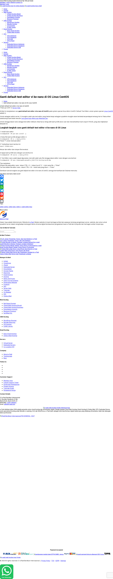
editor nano (12, 207)
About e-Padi (8, 354)
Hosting (6, 277)
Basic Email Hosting (13, 31)
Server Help (16, 108)
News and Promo (9, 279)
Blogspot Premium (13, 19)
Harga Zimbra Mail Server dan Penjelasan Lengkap (15, 254)
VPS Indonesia (11, 36)
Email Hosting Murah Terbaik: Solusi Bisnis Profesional (17, 247)
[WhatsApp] (56, 187)
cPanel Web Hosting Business (13, 307)
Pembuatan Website (10, 282)
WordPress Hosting (13, 22)
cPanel (6, 265)
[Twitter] (56, 180)
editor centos (4, 207)
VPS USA (10, 39)
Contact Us (19, 2)
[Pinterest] (56, 194)
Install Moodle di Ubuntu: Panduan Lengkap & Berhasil (16, 244)
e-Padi (32, 222)
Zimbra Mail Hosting (13, 32)
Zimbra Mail (7, 296)
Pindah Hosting (9, 386)
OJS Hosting (11, 26)
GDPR (57, 561)
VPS (5, 34)
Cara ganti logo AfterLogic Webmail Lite (34, 118)
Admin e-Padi (4, 219)
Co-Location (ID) (9, 347)
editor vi (18, 207)
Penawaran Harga (10, 390)
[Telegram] (56, 190)
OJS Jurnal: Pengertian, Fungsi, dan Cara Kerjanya (15, 240)
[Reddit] (56, 197)
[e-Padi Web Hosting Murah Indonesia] (56, 408)
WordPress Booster (10, 320)
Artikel (6, 261)
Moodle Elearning (9, 322)
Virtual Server (8, 343)
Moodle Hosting (12, 24)
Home (5, 9)
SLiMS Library (11, 27)
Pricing (6, 49)
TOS (52, 561)
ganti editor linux (27, 207)
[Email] (56, 201)
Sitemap (63, 561)
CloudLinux (7, 263)
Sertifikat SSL (8, 313)
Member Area (8, 381)
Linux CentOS (108, 111)
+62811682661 (12, 402)
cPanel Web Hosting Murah (13, 305)
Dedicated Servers (9, 345)
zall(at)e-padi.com (9, 404)
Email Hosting (8, 29)
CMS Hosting (8, 21)
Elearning (7, 273)
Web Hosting (8, 12)
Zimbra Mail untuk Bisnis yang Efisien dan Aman (14, 250)
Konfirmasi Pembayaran (11, 384)
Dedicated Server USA (14, 47)
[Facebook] (56, 176)
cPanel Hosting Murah (14, 14)
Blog (5, 358)
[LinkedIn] (56, 183)
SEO (5, 286)
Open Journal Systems (11, 281)
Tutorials (7, 290)
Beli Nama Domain (10, 303)
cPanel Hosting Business (15, 15)
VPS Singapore (11, 37)
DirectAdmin (8, 269)
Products (6, 284)
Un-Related (7, 292)
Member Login (4, 4)
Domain (6, 10)
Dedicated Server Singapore (15, 46)
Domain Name (8, 271)
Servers (6, 42)
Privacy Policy (45, 561)
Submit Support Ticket (11, 383)
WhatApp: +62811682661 (8, 2)
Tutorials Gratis (9, 388)
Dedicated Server (9, 267)
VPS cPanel (10, 41)
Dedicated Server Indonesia (15, 44)
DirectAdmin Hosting (13, 17)
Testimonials (8, 356)
